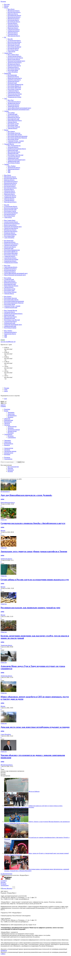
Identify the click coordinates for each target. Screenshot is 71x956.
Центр (6, 7)
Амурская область (13, 147)
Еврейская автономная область (17, 148)
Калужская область (13, 20)
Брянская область (13, 14)
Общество (7, 418)
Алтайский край (12, 114)
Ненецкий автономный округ (16, 61)
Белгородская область (14, 12)
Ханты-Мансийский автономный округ (19, 108)
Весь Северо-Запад (13, 54)
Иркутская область (13, 116)
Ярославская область (14, 36)
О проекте (4, 880)
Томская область (12, 128)
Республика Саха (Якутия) (15, 155)
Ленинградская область (14, 62)
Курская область (12, 23)
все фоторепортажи (6, 873)
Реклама (6, 388)
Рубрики (3, 406)
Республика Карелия (14, 68)
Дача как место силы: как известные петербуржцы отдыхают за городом (35, 727)
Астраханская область (14, 40)
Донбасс (6, 164)
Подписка (11, 436)
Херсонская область (13, 169)
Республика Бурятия (14, 163)
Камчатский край (13, 150)
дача (2, 499)
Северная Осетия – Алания (16, 141)
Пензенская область (13, 81)
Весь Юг (10, 39)
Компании (11, 470)
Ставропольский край (14, 142)
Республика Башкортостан (15, 84)
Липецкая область (13, 25)
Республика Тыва (13, 125)
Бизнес (6, 411)
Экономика (11, 412)
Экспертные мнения (14, 429)
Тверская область (13, 32)
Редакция (3, 884)
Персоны (10, 468)
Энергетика (11, 414)
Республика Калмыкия (14, 46)
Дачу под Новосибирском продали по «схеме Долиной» (26, 495)
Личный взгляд (12, 431)
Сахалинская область (14, 156)
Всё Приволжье (12, 75)
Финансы (10, 417)
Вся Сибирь (11, 112)
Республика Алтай (13, 123)
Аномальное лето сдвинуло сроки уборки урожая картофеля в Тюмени (34, 551)
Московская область (13, 10)
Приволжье (7, 73)
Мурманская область (14, 64)
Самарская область (13, 90)
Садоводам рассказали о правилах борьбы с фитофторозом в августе (33, 523)
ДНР (9, 172)
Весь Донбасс (12, 166)
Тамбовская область (13, 31)
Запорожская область (14, 167)
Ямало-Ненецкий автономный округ (18, 109)
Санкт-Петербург (13, 72)
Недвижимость (12, 415)
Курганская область (13, 105)
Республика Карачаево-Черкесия (17, 137)
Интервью (11, 433)
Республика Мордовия (14, 87)
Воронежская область (14, 17)
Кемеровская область (14, 117)
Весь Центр (11, 9)
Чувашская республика (14, 97)
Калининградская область (15, 57)
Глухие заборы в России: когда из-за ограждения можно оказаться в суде (35, 579)
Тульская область (13, 34)
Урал (5, 98)
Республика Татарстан (14, 89)
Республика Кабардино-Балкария (17, 136)
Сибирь (6, 111)
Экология (7, 423)
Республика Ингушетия (15, 134)
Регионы (3, 1)
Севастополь (11, 51)
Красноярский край (13, 119)
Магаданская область (14, 152)
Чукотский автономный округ (16, 159)
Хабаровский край (13, 158)
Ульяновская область (14, 95)
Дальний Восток (9, 144)
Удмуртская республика (15, 94)
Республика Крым (13, 50)
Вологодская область (14, 59)
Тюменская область (13, 106)
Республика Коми (13, 70)
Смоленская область (14, 29)
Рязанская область (13, 28)
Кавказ (6, 130)
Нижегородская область (15, 78)
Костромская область (14, 21)
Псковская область (13, 67)
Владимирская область (14, 15)
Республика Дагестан (14, 133)
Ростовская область (13, 48)
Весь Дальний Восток (14, 145)
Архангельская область (14, 56)
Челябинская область (14, 103)
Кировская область (13, 76)
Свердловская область (14, 101)
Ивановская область (13, 18)
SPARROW (4, 950)
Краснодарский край (14, 43)
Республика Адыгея (13, 45)
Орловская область (13, 26)
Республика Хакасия (14, 126)
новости (3, 404)
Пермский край (12, 83)
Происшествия (8, 420)
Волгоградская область (14, 42)
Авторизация (4, 885)
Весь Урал (11, 100)
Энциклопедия (12, 426)
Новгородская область (14, 65)
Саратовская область (14, 92)
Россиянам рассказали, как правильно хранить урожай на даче (30, 607)
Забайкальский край (14, 161)
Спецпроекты (8, 434)
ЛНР (9, 170)
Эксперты (7, 425)
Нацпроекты (8, 422)
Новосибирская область (15, 120)
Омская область (12, 122)
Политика (7, 409)
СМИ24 (3, 954)
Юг (5, 37)
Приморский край (13, 153)
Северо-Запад (8, 53)
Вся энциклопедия (13, 466)
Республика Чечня (13, 139)
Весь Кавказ (11, 131)
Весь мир (7, 4)
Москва (6, 6)
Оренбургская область (14, 79)
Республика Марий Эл (14, 86)
